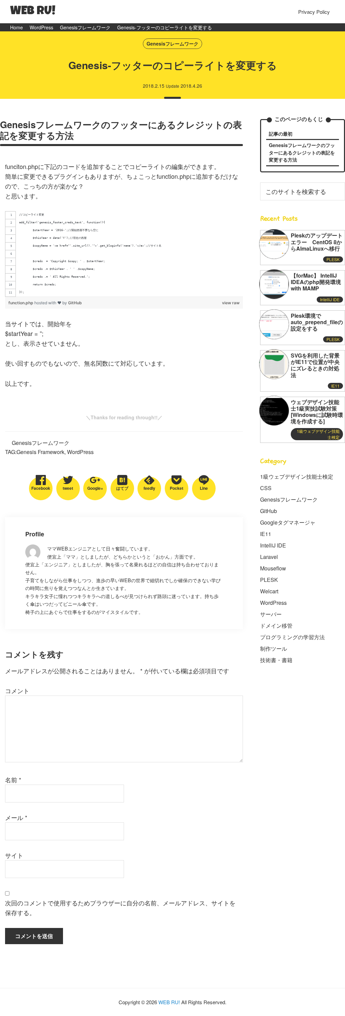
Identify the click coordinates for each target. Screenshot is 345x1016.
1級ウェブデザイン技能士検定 (296, 476)
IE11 (335, 386)
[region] (124, 254)
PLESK (333, 259)
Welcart (269, 591)
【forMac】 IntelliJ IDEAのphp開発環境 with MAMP (316, 282)
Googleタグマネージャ (287, 522)
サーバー (271, 614)
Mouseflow (273, 568)
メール (16, 817)
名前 (13, 779)
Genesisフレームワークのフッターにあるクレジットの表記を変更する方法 (302, 152)
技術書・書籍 (276, 660)
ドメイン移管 (276, 625)
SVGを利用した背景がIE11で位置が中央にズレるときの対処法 (315, 365)
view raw (231, 302)
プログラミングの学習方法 (292, 637)
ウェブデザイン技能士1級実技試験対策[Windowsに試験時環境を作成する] (317, 411)
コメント (17, 690)
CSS (266, 488)
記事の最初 (280, 133)
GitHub (75, 302)
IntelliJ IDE (330, 299)
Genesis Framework (40, 452)
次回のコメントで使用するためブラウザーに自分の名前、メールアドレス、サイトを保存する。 (120, 907)
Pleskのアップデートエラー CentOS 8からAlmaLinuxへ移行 (317, 241)
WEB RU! (32, 12)
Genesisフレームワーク (172, 43)
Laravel (269, 557)
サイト (14, 855)
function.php (21, 302)
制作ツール (273, 648)
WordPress (80, 452)
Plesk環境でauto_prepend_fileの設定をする (317, 322)
